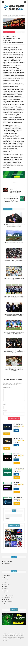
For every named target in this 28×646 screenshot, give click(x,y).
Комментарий (7, 387)
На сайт (7, 433)
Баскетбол (6, 580)
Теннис (5, 588)
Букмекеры (6, 584)
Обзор (16, 430)
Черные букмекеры (8, 597)
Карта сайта (7, 563)
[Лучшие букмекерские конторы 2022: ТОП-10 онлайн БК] (14, 5)
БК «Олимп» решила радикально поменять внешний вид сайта (15, 191)
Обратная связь (8, 561)
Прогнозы (6, 599)
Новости (6, 577)
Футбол (5, 590)
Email (5, 410)
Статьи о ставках (8, 601)
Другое (5, 586)
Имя (4, 404)
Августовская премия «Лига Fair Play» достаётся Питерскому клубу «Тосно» (11, 200)
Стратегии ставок (8, 603)
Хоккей (5, 593)
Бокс (5, 582)
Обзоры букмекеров (9, 595)
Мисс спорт (6, 575)
